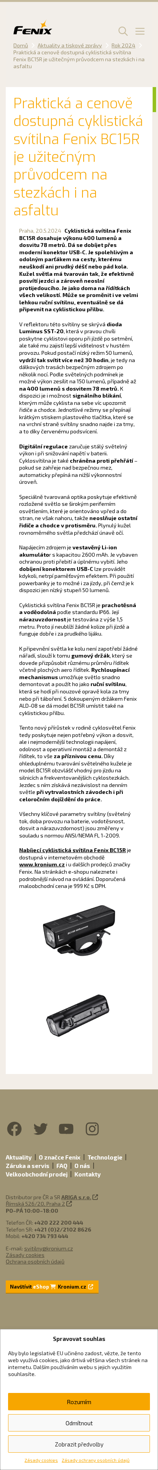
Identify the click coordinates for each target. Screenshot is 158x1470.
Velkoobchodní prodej (36, 1174)
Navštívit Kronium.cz (48, 1287)
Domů (20, 45)
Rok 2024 (123, 45)
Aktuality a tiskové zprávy (70, 45)
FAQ (61, 1165)
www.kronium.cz (42, 864)
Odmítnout (79, 1423)
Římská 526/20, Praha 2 (35, 1203)
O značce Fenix (60, 1157)
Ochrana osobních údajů (35, 1261)
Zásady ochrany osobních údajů (96, 1460)
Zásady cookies (41, 1460)
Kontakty (87, 1174)
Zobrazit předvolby (79, 1444)
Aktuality (19, 1157)
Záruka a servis (27, 1165)
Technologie (104, 1157)
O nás (82, 1165)
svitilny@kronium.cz (48, 1248)
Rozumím (79, 1401)
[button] (122, 31)
